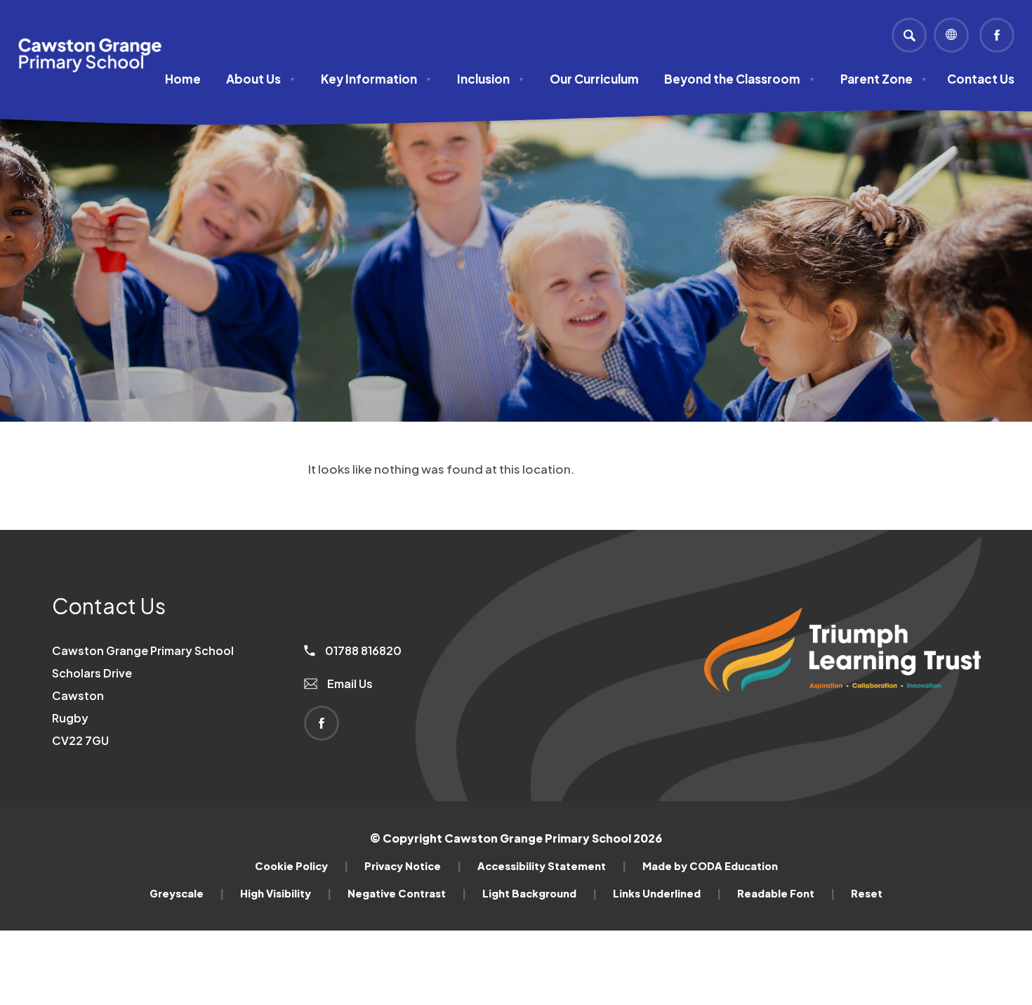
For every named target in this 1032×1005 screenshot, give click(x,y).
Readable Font (786, 893)
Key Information (376, 78)
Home (183, 78)
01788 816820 (362, 650)
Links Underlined (667, 893)
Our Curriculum (594, 78)
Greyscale (187, 893)
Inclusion (490, 78)
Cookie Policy (301, 866)
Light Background (539, 893)
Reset (866, 893)
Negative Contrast (407, 893)
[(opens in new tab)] (842, 715)
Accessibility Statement (551, 866)
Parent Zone (883, 78)
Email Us (349, 683)
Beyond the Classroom (739, 78)
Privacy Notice (412, 866)
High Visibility (285, 893)
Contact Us (980, 78)
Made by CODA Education (710, 866)
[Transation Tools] (951, 35)
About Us (261, 78)
